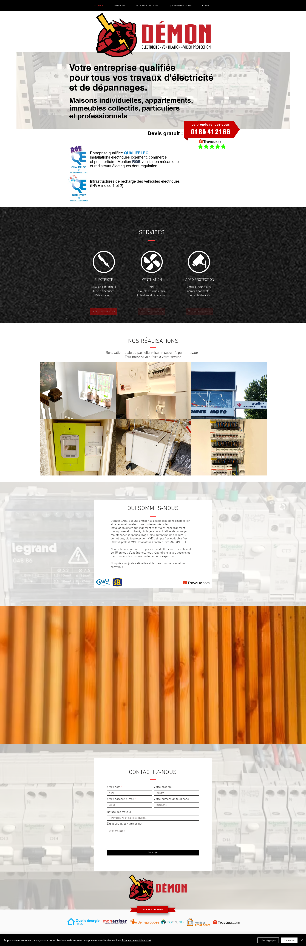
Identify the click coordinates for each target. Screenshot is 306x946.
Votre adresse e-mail (120, 799)
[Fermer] (302, 940)
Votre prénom (163, 787)
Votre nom (113, 787)
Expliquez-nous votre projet (124, 824)
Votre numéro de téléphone (171, 799)
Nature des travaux (119, 812)
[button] (151, 311)
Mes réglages (268, 940)
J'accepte (289, 940)
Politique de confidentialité (136, 940)
